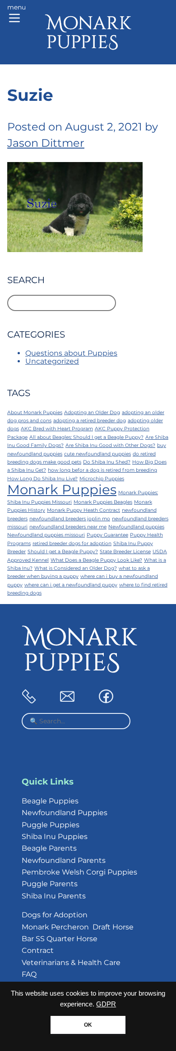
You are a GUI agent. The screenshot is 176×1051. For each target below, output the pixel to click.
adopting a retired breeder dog (89, 421)
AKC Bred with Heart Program (57, 429)
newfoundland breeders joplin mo (69, 519)
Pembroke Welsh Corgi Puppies (79, 872)
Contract (38, 950)
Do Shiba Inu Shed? (106, 462)
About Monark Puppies (34, 412)
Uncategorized (52, 361)
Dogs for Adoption (55, 915)
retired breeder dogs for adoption (71, 543)
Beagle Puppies (50, 801)
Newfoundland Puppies (64, 812)
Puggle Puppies (50, 825)
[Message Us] (67, 701)
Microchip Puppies (101, 479)
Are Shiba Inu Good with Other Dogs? (110, 445)
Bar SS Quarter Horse (59, 938)
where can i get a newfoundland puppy (70, 585)
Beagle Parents (49, 848)
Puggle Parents (50, 884)
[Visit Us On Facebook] (106, 701)
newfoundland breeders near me (68, 527)
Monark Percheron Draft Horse (78, 927)
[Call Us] (29, 701)
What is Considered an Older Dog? (75, 568)
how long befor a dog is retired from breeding (102, 470)
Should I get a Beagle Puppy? (63, 552)
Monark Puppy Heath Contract (83, 510)
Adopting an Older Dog (92, 412)
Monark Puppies (61, 489)
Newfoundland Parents (64, 860)
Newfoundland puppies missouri (46, 535)
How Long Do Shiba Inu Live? (42, 479)
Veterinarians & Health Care (71, 962)
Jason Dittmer (45, 142)
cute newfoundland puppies (97, 454)
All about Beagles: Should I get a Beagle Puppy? (86, 437)
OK (88, 1025)
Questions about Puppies (71, 353)
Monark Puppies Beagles (103, 502)
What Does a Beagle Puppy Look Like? (96, 560)
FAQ (29, 974)
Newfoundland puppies (136, 527)
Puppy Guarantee (107, 535)
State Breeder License (125, 552)
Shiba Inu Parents (54, 896)
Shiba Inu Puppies (55, 836)
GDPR (106, 1004)
